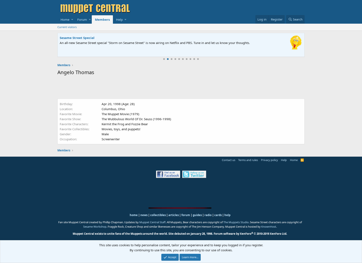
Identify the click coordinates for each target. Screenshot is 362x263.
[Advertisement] (181, 88)
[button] (72, 19)
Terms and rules (248, 160)
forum (185, 215)
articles (173, 215)
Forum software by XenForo (250, 234)
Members (102, 19)
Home (65, 19)
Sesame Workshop (94, 226)
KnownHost (268, 226)
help (227, 215)
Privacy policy (269, 160)
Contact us (228, 160)
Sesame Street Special (77, 38)
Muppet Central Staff (152, 222)
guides (197, 215)
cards (218, 215)
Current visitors (67, 27)
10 (198, 59)
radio (208, 215)
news (143, 215)
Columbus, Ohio (113, 109)
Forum (82, 19)
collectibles (158, 215)
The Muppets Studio (236, 222)
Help (119, 19)
